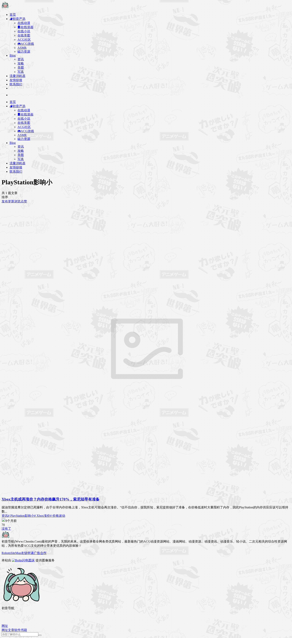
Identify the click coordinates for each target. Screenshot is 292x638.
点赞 (24, 201)
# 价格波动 (57, 515)
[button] (5, 625)
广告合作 (40, 553)
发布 (5, 201)
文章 (11, 630)
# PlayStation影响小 (21, 515)
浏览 (17, 201)
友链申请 (27, 553)
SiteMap (16, 553)
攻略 (20, 63)
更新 (11, 201)
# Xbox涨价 (42, 515)
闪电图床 (28, 560)
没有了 (6, 528)
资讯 (20, 59)
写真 (20, 71)
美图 (20, 67)
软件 (17, 630)
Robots (6, 553)
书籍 (24, 630)
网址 (5, 630)
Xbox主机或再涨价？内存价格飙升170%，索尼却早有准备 (51, 499)
